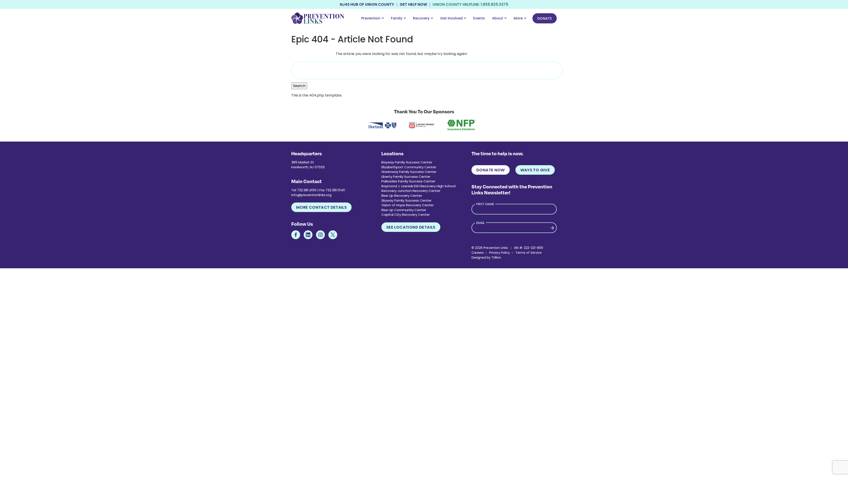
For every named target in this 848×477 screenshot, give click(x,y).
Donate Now (490, 170)
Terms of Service (528, 252)
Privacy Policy (499, 252)
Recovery (421, 18)
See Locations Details (410, 227)
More (518, 18)
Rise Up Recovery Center (401, 195)
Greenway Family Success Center (408, 171)
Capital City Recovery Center (405, 214)
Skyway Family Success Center (406, 200)
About (497, 18)
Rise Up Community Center (403, 210)
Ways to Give (535, 170)
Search (299, 85)
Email (480, 222)
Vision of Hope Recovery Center (407, 205)
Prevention (370, 18)
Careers (477, 252)
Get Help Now (413, 4)
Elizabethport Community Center (408, 167)
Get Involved (451, 18)
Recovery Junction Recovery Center (410, 190)
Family (396, 18)
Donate (544, 18)
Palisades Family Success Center (408, 181)
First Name (485, 204)
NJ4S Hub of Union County (367, 4)
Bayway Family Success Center (406, 162)
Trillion (496, 257)
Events (479, 18)
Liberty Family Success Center (405, 176)
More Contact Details (321, 207)
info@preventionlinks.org (311, 195)
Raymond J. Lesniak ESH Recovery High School (418, 186)
